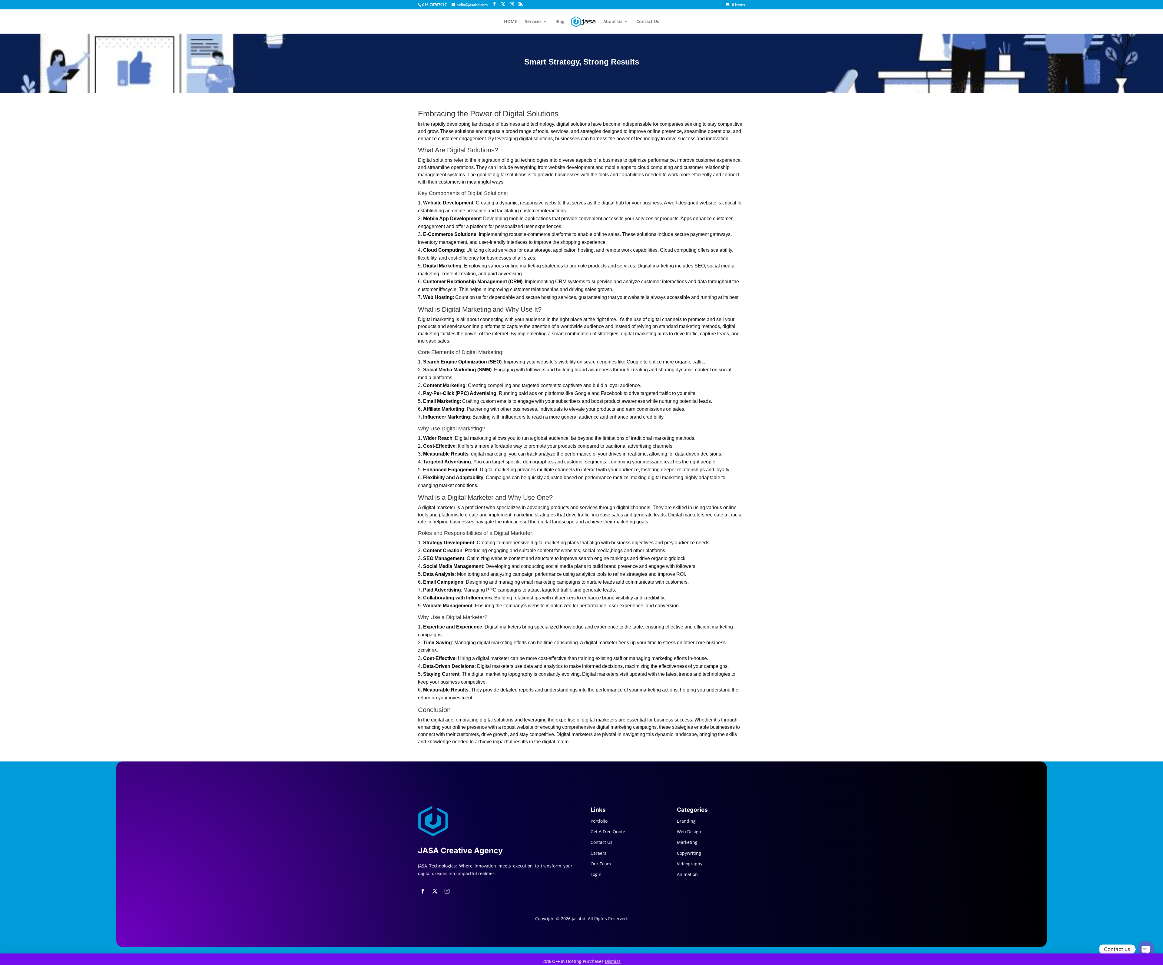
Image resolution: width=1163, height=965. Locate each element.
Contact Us (647, 21)
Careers (598, 853)
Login (596, 874)
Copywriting (689, 853)
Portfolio (599, 821)
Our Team (601, 864)
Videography (689, 864)
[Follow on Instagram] (447, 891)
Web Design (689, 831)
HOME (510, 21)
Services (533, 21)
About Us (612, 21)
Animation (687, 874)
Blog (560, 21)
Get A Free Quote (608, 831)
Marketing (687, 842)
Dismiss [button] (613, 961)
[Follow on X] (435, 891)
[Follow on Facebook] (423, 891)
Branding (686, 821)
